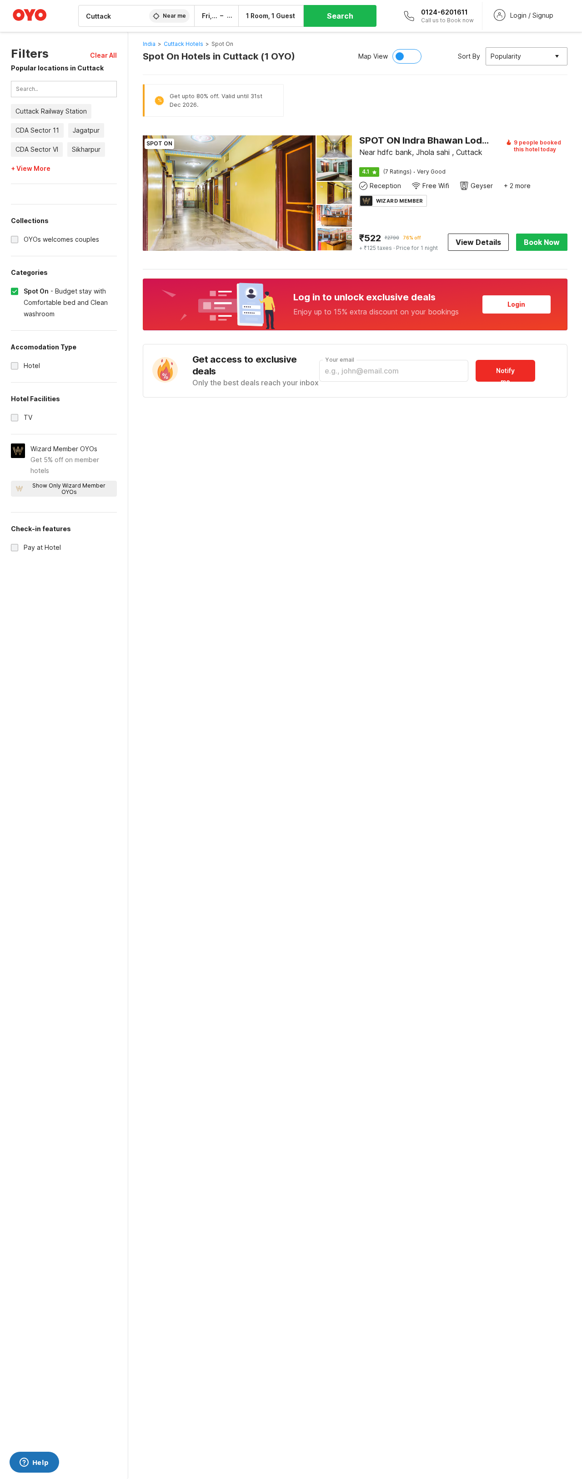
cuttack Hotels (183, 43)
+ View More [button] (30, 168)
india (149, 43)
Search (340, 15)
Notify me (505, 374)
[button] (103, 55)
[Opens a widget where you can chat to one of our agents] (34, 1463)
